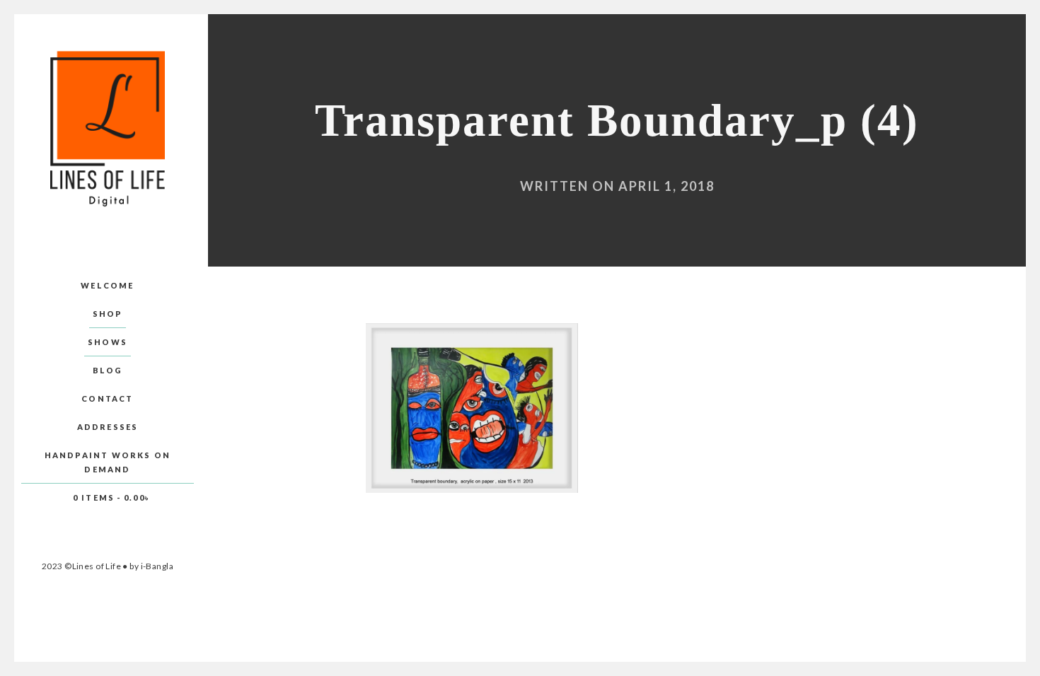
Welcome (107, 285)
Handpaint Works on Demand (108, 462)
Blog (108, 370)
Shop (108, 313)
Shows (107, 341)
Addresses (108, 426)
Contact (107, 398)
